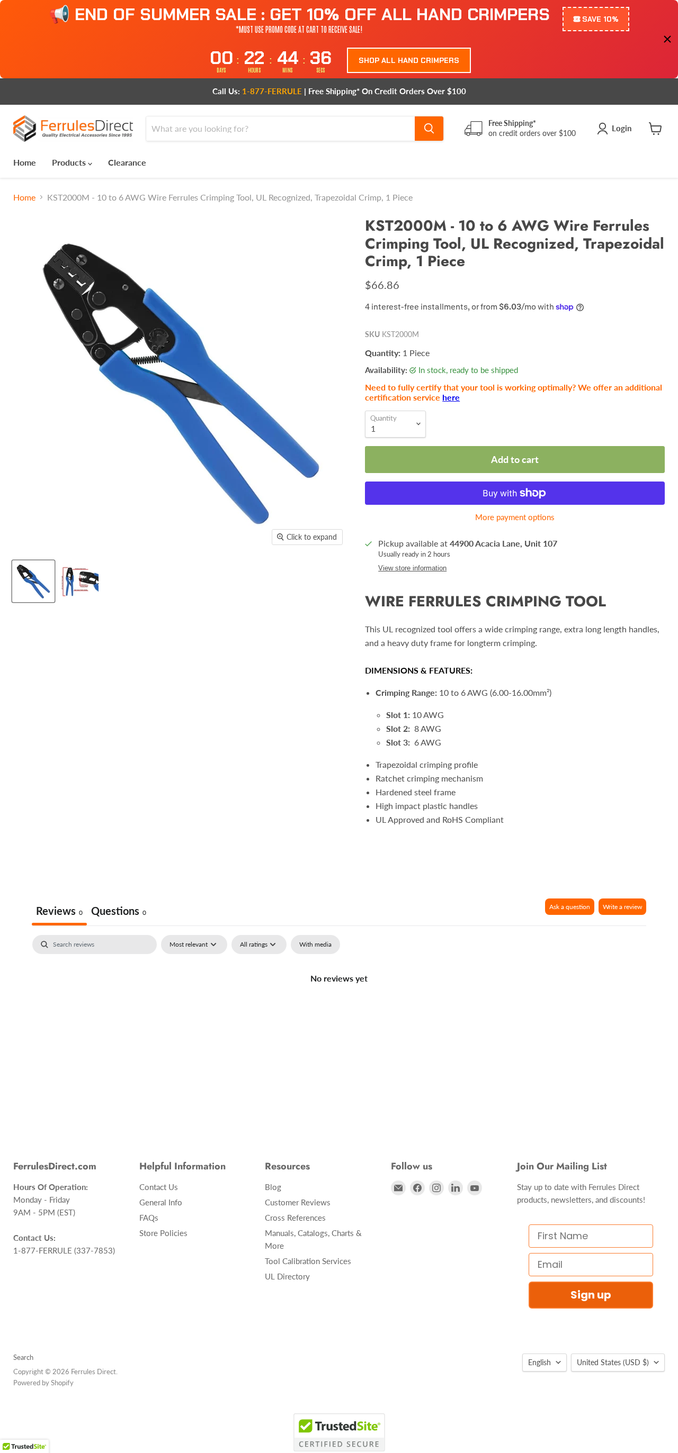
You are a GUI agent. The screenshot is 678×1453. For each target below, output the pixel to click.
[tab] (118, 911)
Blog (273, 1187)
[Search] (429, 128)
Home (24, 162)
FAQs (148, 1217)
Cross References (295, 1217)
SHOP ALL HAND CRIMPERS (409, 60)
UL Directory (287, 1276)
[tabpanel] (339, 1013)
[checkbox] (315, 944)
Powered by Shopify (43, 1382)
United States (613, 1362)
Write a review (622, 907)
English (539, 1362)
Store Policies (163, 1233)
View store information (412, 568)
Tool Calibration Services (308, 1261)
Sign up (590, 1294)
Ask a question (569, 907)
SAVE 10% (600, 19)
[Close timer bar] (667, 39)
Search (23, 1357)
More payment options (515, 517)
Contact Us (158, 1187)
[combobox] (280, 128)
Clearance (127, 162)
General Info (160, 1202)
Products (70, 162)
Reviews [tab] (59, 910)
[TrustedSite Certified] (339, 1432)
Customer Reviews (298, 1202)
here (451, 397)
